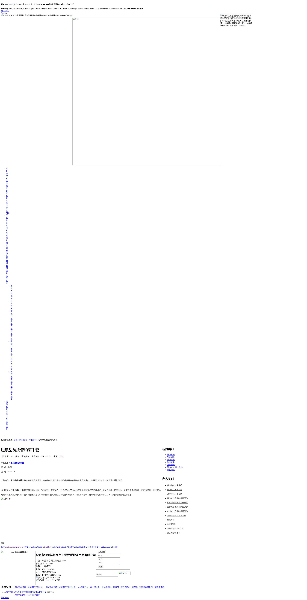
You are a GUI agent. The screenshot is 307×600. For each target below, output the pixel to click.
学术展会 (171, 462)
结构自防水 (125, 587)
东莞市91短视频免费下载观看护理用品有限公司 (26, 592)
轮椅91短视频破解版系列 (177, 511)
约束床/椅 (171, 524)
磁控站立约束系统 (174, 490)
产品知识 (171, 470)
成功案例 (171, 455)
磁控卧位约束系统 (174, 485)
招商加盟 (65, 547)
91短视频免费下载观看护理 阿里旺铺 (60, 587)
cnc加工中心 (83, 587)
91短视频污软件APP (175, 529)
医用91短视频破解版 (33, 547)
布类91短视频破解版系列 (177, 507)
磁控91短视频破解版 (14, 547)
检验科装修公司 (146, 587)
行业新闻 (171, 460)
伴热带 (135, 587)
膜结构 (116, 587)
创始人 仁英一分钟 (175, 467)
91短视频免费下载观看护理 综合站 (29, 587)
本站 (62, 456)
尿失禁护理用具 (173, 533)
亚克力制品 (107, 587)
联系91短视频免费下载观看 (106, 547)
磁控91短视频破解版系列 (177, 498)
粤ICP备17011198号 (23, 595)
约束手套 (171, 520)
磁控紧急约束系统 (174, 494)
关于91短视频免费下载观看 (81, 547)
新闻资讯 (56, 547)
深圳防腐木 (159, 587)
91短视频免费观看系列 (176, 516)
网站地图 (36, 595)
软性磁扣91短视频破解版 (177, 503)
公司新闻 (171, 465)
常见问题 (171, 457)
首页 (3, 547)
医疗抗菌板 (95, 587)
